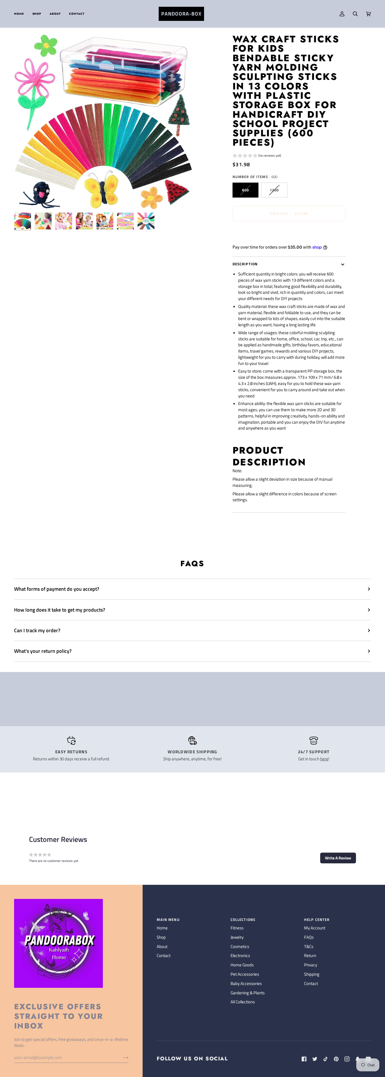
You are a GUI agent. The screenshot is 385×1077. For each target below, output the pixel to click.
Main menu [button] (168, 919)
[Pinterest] (336, 1058)
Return (310, 956)
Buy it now (288, 232)
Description (245, 264)
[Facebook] (304, 1058)
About (162, 947)
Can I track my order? (37, 630)
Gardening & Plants (248, 993)
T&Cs (308, 947)
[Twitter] (314, 1058)
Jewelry (237, 937)
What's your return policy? (43, 651)
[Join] (121, 1057)
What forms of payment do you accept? (56, 589)
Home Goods (242, 965)
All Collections (243, 1002)
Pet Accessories (245, 974)
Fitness (237, 928)
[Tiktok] (325, 1058)
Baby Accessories (246, 983)
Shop (161, 937)
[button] (37, 14)
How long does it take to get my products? (59, 610)
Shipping (311, 974)
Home (162, 928)
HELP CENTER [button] (317, 919)
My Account (314, 928)
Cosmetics (240, 947)
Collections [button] (243, 919)
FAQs (309, 937)
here (324, 759)
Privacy (310, 965)
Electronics (240, 956)
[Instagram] (346, 1058)
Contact (164, 956)
